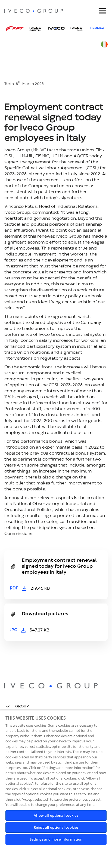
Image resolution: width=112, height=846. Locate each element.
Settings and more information (56, 839)
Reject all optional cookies (56, 827)
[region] (56, 778)
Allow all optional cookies (56, 815)
